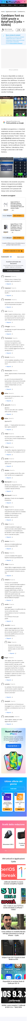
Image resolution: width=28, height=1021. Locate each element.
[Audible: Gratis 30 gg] (19, 796)
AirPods (22, 5)
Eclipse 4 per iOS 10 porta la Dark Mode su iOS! (13, 958)
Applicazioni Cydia (11, 11)
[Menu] (2, 1)
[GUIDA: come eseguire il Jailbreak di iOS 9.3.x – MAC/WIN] (13, 995)
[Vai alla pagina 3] (9, 850)
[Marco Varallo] (2, 30)
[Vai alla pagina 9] (17, 850)
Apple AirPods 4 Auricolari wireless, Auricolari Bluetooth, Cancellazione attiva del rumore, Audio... (17, 205)
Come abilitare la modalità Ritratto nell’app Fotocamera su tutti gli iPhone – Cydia (13, 933)
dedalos (8, 498)
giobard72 (8, 421)
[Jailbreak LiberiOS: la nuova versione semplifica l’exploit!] (13, 872)
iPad (9, 5)
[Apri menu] (21, 2)
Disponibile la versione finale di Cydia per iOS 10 (13, 982)
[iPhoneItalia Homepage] (13, 1)
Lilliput (7, 485)
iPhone (3, 5)
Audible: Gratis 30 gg (19, 803)
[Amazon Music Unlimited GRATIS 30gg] (7, 796)
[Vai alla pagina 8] (16, 850)
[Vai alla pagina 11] (20, 850)
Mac (15, 5)
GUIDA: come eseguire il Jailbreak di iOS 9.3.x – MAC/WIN (13, 1006)
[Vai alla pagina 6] (13, 850)
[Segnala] (12, 284)
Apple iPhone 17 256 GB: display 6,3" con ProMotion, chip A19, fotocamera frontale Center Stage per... (16, 227)
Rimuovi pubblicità (13, 69)
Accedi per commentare (13, 270)
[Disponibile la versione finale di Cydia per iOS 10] (13, 971)
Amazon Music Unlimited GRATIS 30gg (7, 804)
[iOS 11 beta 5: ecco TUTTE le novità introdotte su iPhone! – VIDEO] (13, 896)
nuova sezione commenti (16, 43)
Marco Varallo (8, 29)
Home (3, 11)
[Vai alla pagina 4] (10, 850)
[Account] (24, 1)
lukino (7, 408)
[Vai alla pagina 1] (6, 850)
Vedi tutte (13, 788)
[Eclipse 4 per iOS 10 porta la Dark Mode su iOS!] (13, 947)
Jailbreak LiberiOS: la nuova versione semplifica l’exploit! (13, 883)
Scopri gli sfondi (12, 746)
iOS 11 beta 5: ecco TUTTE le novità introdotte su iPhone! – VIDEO (13, 907)
